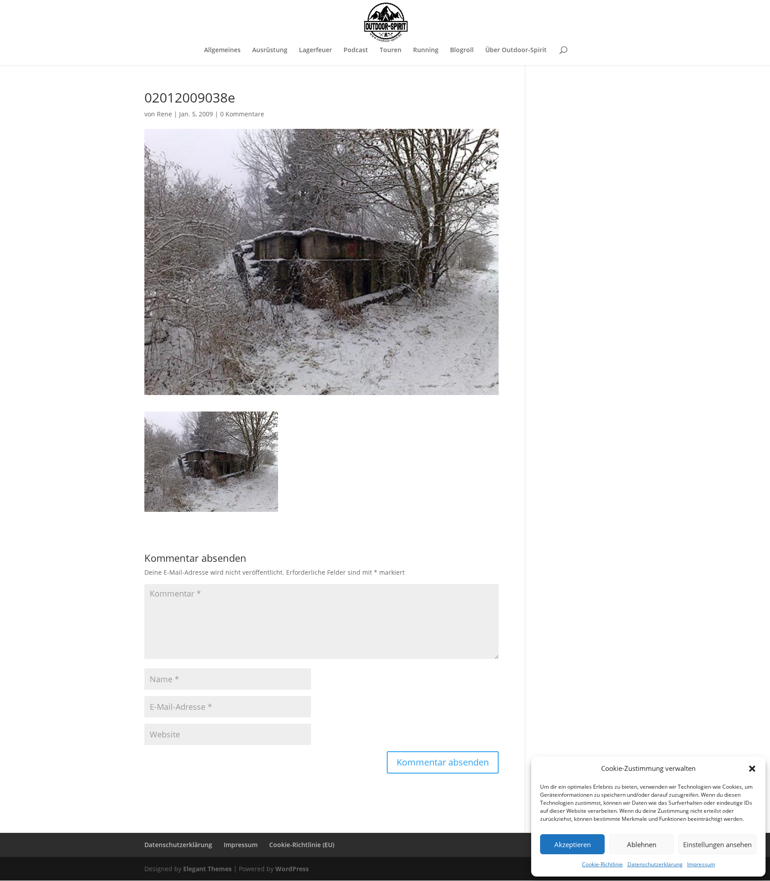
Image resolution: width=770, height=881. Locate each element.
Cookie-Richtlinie (602, 864)
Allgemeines (222, 50)
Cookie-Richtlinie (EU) (301, 844)
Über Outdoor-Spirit (516, 50)
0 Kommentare (242, 114)
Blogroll (462, 50)
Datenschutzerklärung (655, 864)
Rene (164, 114)
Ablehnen (641, 844)
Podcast (356, 50)
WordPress (292, 869)
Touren (390, 50)
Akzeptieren (572, 844)
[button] (752, 768)
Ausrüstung (269, 50)
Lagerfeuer (315, 50)
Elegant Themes (207, 869)
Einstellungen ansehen (717, 844)
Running (425, 50)
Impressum (701, 864)
